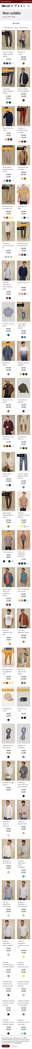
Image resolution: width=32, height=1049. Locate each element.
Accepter (5, 1046)
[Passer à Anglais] (28, 6)
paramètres (18, 1043)
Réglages (14, 1046)
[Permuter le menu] (12, 6)
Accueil (5, 17)
